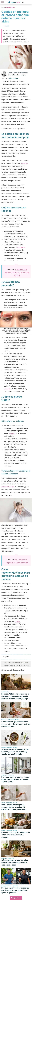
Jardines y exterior (7, 775)
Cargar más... (16, 898)
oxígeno (12, 433)
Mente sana (5, 692)
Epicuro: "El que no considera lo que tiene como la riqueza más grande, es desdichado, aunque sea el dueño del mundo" (15, 696)
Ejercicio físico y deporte (9, 886)
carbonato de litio (7, 487)
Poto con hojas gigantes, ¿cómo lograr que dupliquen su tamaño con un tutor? (15, 779)
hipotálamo (21, 247)
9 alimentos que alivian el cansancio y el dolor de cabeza (17, 272)
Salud (3, 7)
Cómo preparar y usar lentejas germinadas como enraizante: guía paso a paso (14, 862)
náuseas (7, 389)
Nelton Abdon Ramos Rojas (16, 75)
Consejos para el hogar (9, 747)
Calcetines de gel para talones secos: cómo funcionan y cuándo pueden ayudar (15, 724)
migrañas (24, 163)
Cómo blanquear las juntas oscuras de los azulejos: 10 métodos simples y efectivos (13, 807)
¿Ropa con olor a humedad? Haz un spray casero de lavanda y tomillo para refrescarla (15, 751)
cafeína (17, 621)
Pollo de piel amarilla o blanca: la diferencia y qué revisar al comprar (15, 834)
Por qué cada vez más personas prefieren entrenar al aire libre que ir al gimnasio (15, 890)
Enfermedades (10, 7)
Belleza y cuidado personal (10, 719)
